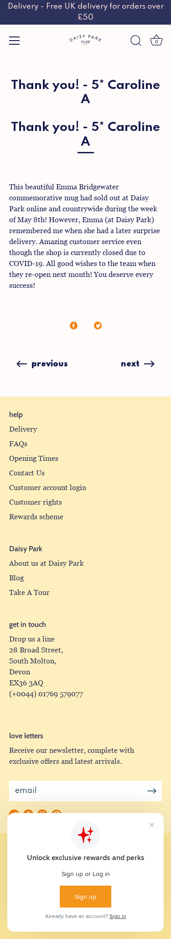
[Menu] (15, 41)
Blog (16, 578)
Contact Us (27, 473)
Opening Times (33, 458)
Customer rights (35, 502)
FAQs (18, 443)
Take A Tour (29, 592)
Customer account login (47, 487)
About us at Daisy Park (46, 563)
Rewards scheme (36, 516)
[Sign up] (152, 791)
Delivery (23, 429)
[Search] (136, 42)
